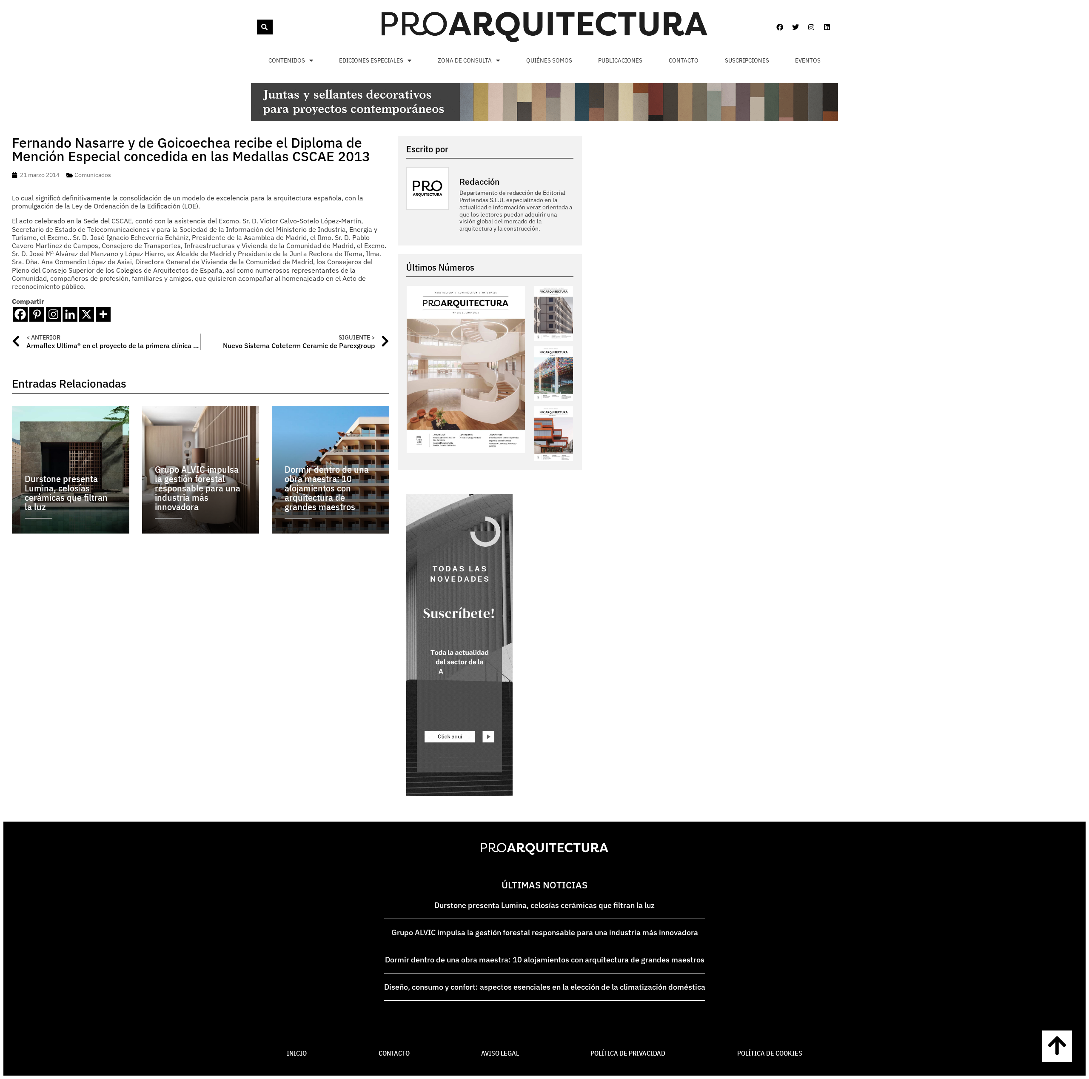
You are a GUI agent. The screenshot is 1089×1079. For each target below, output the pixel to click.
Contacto (683, 60)
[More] (103, 314)
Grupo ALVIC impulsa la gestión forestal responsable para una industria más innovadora (544, 932)
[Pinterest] (36, 314)
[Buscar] (265, 27)
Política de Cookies (769, 1053)
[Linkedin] (827, 27)
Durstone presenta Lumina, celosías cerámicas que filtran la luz (544, 905)
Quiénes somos (549, 60)
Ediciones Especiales (371, 60)
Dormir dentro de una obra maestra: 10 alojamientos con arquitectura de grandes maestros (544, 960)
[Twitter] (795, 27)
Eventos (808, 60)
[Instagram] (811, 27)
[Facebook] (780, 27)
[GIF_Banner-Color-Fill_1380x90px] (544, 118)
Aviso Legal (500, 1053)
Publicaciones (620, 60)
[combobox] (256, 27)
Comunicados (92, 175)
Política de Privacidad (627, 1053)
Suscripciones (747, 60)
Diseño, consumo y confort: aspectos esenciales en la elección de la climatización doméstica (544, 987)
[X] (86, 314)
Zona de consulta (465, 60)
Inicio (297, 1053)
